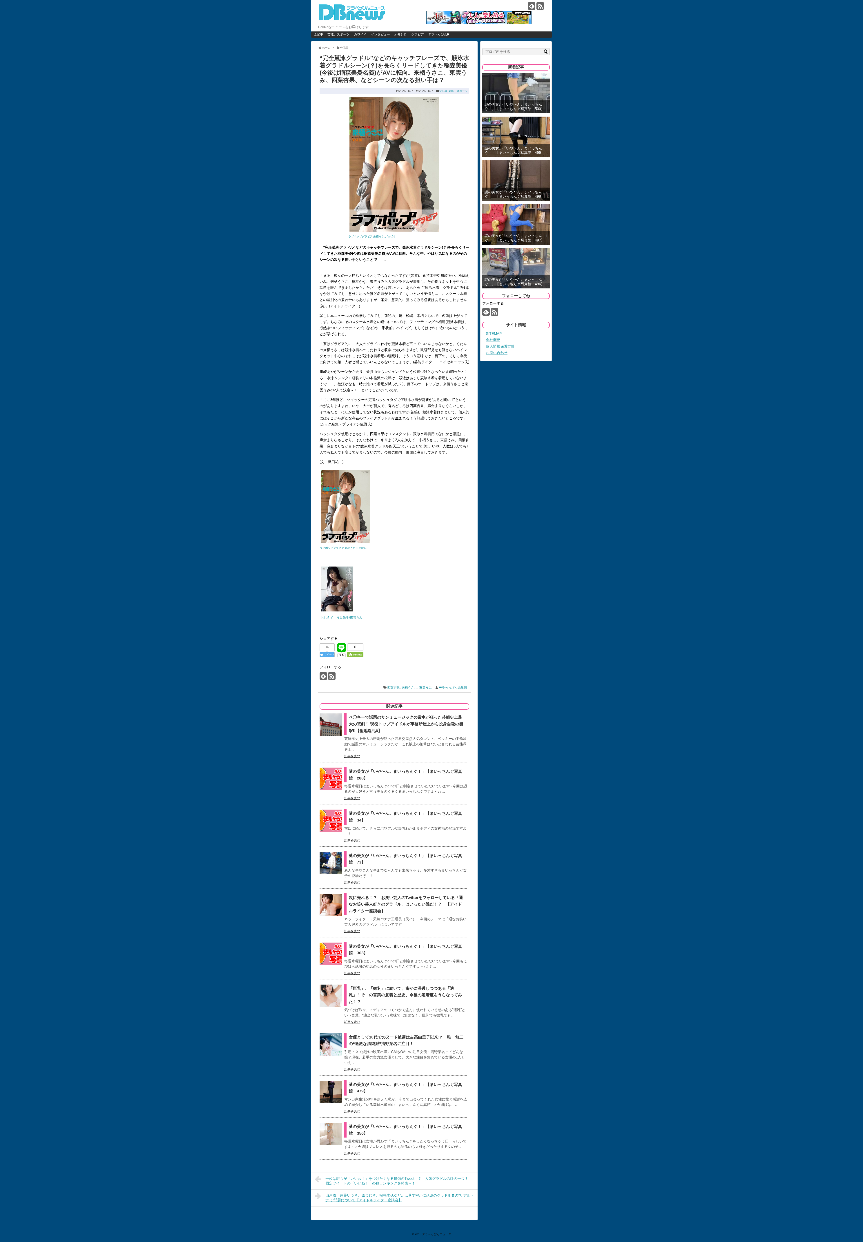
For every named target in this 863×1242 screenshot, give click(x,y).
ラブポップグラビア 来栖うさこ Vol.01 (371, 236)
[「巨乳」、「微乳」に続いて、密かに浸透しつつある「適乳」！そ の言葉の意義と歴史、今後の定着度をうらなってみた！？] (331, 996)
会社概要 (493, 340)
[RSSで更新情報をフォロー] (540, 6)
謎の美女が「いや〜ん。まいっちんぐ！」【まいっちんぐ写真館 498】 (515, 194)
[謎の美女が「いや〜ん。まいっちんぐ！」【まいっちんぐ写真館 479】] (331, 1092)
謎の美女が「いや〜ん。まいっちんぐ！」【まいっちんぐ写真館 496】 (515, 282)
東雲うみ (425, 687)
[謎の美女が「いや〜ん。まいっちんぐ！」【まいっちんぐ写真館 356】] (331, 1134)
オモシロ (400, 34)
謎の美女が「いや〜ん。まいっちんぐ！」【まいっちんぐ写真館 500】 (515, 106)
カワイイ (360, 34)
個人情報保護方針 (500, 346)
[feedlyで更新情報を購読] (531, 6)
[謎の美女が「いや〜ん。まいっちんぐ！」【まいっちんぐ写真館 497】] (516, 224)
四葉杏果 (393, 687)
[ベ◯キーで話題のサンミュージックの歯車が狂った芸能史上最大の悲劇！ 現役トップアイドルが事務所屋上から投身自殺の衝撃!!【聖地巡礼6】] (331, 724)
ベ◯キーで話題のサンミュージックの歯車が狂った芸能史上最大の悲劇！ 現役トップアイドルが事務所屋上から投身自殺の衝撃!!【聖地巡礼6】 (406, 724)
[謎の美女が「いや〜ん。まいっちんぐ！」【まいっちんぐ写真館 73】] (331, 863)
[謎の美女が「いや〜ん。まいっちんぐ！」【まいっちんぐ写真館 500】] (516, 93)
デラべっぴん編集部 (453, 687)
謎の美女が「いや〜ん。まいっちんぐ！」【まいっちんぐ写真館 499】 (515, 150)
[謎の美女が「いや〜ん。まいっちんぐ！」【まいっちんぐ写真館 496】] (516, 268)
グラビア (417, 34)
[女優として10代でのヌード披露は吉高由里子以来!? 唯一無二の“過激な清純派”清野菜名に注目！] (331, 1044)
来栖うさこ (409, 687)
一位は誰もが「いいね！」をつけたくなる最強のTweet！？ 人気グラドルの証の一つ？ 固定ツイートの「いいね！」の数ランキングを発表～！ (398, 1181)
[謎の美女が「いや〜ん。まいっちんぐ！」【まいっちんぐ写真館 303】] (331, 954)
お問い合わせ (496, 353)
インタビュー (380, 34)
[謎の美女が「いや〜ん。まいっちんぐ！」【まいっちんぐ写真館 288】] (331, 779)
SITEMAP (494, 334)
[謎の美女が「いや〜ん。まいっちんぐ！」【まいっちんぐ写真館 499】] (516, 137)
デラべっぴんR (438, 34)
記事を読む (352, 756)
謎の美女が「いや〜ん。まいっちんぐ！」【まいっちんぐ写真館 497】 (515, 238)
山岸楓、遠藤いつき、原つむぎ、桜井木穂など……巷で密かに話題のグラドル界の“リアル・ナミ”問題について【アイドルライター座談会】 (399, 1197)
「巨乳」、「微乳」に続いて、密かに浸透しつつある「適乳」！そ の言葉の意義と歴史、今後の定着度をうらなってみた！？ (405, 995)
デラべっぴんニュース (436, 1234)
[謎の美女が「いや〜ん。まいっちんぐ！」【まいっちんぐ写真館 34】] (331, 821)
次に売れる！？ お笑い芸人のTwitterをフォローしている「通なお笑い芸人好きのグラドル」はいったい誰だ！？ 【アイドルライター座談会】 (406, 904)
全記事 (318, 34)
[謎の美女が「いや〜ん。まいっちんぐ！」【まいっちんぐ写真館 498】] (516, 180)
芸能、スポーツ (338, 34)
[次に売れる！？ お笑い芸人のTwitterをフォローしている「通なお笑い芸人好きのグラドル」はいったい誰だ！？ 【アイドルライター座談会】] (331, 905)
